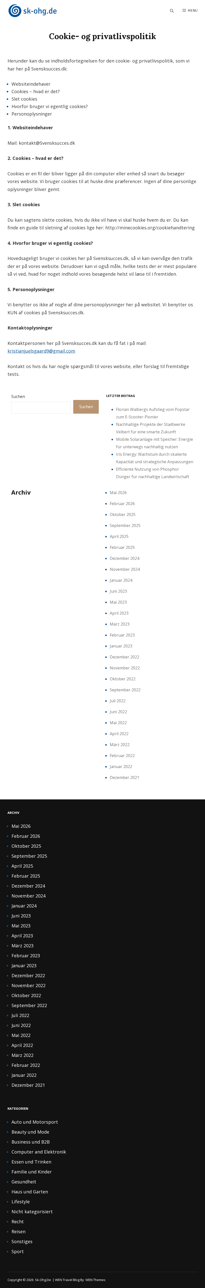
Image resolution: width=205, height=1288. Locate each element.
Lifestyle (21, 1202)
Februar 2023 (122, 635)
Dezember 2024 (124, 558)
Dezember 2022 (124, 657)
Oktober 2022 (123, 679)
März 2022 (120, 744)
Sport (18, 1251)
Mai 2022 (118, 722)
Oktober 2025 (123, 514)
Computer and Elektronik (39, 1152)
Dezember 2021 (124, 777)
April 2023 (119, 613)
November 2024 (125, 569)
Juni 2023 (118, 591)
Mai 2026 (118, 492)
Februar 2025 (122, 547)
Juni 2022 (118, 711)
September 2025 (125, 525)
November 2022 (125, 668)
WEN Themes (96, 1280)
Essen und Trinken (31, 1162)
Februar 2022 (122, 755)
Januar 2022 (121, 766)
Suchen (18, 396)
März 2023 (120, 624)
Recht (18, 1221)
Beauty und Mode (30, 1132)
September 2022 (125, 690)
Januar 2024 (121, 580)
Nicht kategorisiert (32, 1212)
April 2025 (119, 536)
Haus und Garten (30, 1192)
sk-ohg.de (43, 1280)
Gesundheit (24, 1182)
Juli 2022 (118, 701)
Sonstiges (22, 1241)
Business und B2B (31, 1142)
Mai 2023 (118, 602)
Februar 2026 (122, 503)
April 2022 (119, 733)
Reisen (19, 1231)
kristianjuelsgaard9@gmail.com (41, 351)
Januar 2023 (121, 646)
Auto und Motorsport (35, 1122)
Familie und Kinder (32, 1172)
